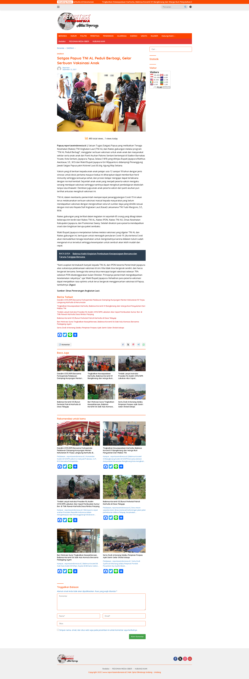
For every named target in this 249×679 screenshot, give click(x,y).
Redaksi (62, 41)
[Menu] (59, 7)
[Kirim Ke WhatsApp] (144, 345)
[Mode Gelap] (190, 7)
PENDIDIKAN (108, 36)
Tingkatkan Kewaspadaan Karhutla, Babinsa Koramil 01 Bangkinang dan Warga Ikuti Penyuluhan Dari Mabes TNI (118, 2)
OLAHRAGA (122, 36)
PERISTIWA (94, 36)
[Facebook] (175, 659)
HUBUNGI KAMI (99, 41)
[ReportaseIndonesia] (80, 21)
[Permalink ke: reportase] (59, 68)
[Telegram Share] (138, 345)
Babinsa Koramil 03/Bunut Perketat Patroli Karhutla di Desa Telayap (86, 318)
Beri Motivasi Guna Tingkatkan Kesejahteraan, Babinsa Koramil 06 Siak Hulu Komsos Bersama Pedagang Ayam (98, 323)
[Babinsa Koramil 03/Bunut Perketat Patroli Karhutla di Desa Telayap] (71, 391)
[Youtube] (190, 659)
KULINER (154, 36)
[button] (185, 7)
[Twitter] (180, 659)
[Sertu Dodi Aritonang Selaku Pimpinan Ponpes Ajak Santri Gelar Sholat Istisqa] (132, 391)
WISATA (144, 36)
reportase (66, 68)
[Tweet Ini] (128, 345)
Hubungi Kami (168, 36)
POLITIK (83, 36)
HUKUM (74, 36)
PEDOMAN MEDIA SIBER (79, 41)
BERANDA (63, 36)
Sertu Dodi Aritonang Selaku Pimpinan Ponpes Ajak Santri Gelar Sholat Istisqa (90, 328)
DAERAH (133, 36)
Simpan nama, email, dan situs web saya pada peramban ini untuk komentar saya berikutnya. (98, 630)
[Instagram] (185, 659)
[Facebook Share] (123, 345)
